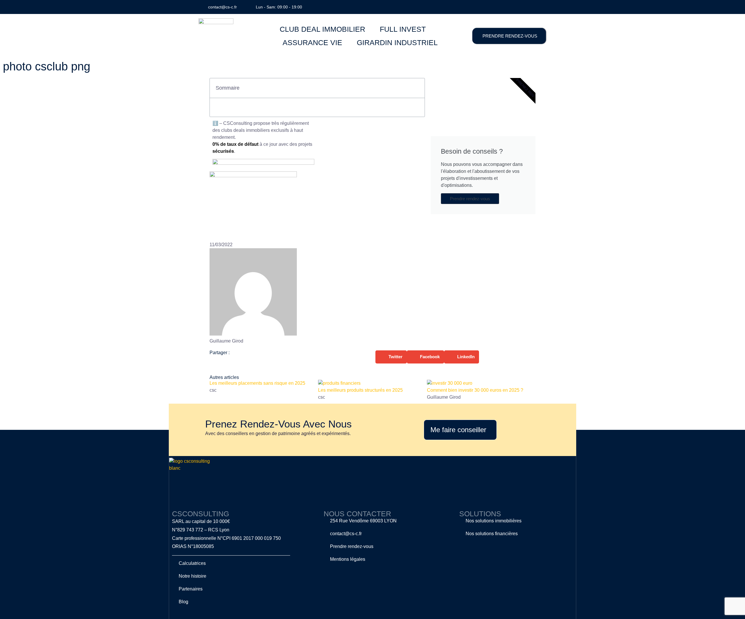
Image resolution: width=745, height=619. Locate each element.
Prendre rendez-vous (470, 198)
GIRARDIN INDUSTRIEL (397, 42)
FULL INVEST (403, 29)
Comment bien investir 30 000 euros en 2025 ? (475, 390)
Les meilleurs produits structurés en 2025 (360, 390)
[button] (417, 88)
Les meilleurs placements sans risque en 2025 (257, 383)
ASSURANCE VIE (312, 42)
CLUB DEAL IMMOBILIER (322, 29)
